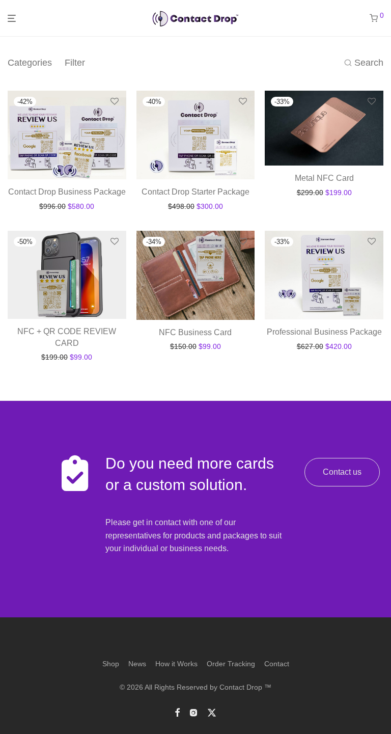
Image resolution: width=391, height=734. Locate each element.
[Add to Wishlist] (114, 101)
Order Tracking (231, 664)
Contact (276, 664)
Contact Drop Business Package (67, 191)
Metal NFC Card (324, 178)
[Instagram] (193, 712)
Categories (30, 63)
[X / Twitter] (211, 712)
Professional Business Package (324, 332)
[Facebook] (177, 712)
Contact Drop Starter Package (195, 191)
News (137, 664)
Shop (110, 664)
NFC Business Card (195, 332)
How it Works (176, 664)
